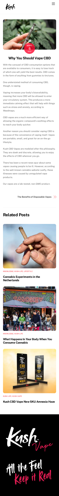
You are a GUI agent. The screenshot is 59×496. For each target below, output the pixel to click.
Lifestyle (28, 271)
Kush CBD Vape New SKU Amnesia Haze (29, 401)
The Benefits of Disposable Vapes (34, 197)
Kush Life (18, 271)
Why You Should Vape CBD (29, 58)
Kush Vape (17, 396)
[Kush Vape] (10, 8)
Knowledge (8, 271)
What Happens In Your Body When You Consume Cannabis (27, 340)
